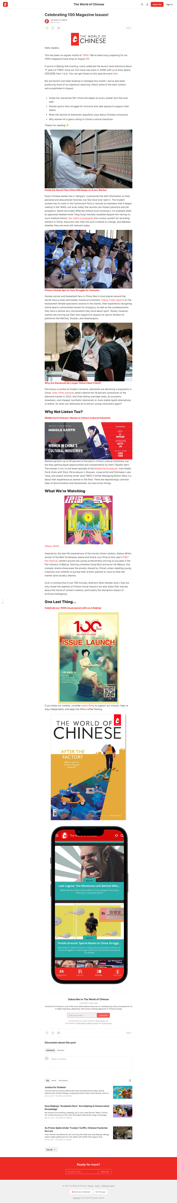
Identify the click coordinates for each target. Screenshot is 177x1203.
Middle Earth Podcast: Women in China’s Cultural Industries (78, 418)
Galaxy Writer (52, 546)
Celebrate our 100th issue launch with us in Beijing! (73, 608)
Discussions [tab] (63, 1080)
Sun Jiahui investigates (81, 218)
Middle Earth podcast (106, 468)
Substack (76, 1198)
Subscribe (157, 4)
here (115, 73)
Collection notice (108, 1186)
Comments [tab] (50, 1050)
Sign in (169, 4)
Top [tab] (47, 1080)
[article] (88, 1093)
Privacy (90, 1186)
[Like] (47, 28)
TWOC (85, 55)
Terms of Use (100, 1021)
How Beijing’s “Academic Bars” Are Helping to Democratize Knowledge (77, 1108)
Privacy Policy (106, 1023)
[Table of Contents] (2, 601)
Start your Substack (82, 1192)
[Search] (142, 4)
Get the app (100, 1192)
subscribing (87, 705)
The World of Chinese (58, 20)
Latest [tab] (53, 1080)
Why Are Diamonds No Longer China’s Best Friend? (73, 383)
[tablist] (55, 1050)
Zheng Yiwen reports (112, 300)
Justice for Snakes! (55, 1087)
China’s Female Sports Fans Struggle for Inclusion (72, 290)
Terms (97, 1186)
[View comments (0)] (52, 28)
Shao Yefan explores (63, 392)
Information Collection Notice (87, 1023)
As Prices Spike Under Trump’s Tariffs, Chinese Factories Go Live (76, 1129)
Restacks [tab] (60, 1050)
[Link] (41, 412)
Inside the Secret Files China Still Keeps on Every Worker (76, 190)
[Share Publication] (147, 4)
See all (49, 1149)
